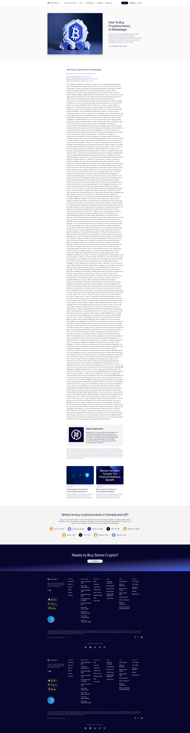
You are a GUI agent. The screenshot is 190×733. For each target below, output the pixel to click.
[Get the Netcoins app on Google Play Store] (53, 603)
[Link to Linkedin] (141, 637)
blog (82, 448)
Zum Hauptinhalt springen (9, 3)
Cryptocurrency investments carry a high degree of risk (104, 451)
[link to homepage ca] (53, 3)
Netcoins (62, 519)
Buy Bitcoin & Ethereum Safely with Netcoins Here (80, 73)
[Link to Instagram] (135, 637)
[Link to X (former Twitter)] (138, 637)
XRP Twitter (89, 81)
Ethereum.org (93, 79)
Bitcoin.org (87, 77)
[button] (71, 2)
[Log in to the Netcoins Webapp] (53, 608)
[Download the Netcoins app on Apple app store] (53, 599)
